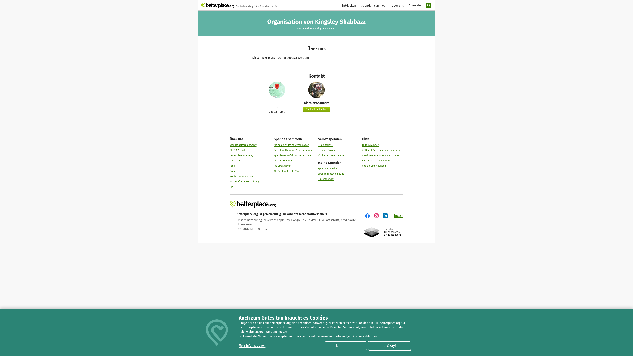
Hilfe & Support (370, 144)
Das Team (235, 160)
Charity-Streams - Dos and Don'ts (380, 155)
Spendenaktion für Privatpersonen (293, 150)
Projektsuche (325, 144)
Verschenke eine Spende (376, 160)
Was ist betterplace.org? (243, 144)
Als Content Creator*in (286, 171)
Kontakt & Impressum (242, 176)
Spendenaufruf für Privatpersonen (293, 155)
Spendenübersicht (328, 168)
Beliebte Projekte (327, 150)
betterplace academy (241, 155)
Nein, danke (346, 346)
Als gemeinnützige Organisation (291, 144)
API (231, 186)
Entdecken (349, 5)
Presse (233, 171)
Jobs (232, 165)
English (398, 215)
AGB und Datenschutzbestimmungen (382, 150)
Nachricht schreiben (316, 109)
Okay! (391, 346)
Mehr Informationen (252, 345)
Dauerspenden (326, 179)
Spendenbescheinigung (331, 173)
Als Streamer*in (282, 165)
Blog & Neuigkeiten (240, 150)
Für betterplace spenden (331, 155)
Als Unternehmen (283, 160)
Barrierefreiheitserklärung (244, 181)
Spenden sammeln (373, 5)
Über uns (398, 5)
